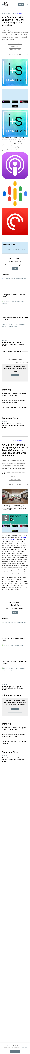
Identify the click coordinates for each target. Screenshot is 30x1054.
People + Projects (6, 13)
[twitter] (15, 55)
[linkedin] (12, 55)
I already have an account (15, 378)
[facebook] (10, 55)
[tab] (6, 356)
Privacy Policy (24, 1047)
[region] (15, 359)
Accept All (15, 1051)
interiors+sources (10, 539)
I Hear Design (18, 13)
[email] (20, 55)
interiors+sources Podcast (15, 44)
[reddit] (17, 55)
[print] (27, 55)
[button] (3, 4)
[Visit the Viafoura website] (25, 362)
